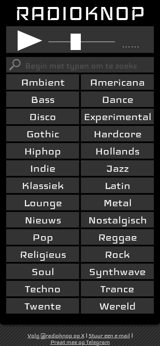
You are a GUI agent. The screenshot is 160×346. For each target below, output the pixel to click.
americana (117, 82)
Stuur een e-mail (109, 335)
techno (43, 288)
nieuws (43, 220)
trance (117, 288)
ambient (43, 82)
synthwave (117, 271)
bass (43, 99)
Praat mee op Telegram (80, 342)
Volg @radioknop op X (56, 335)
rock (117, 254)
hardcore (118, 133)
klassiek (43, 185)
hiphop (42, 151)
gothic (42, 133)
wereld (117, 306)
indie (42, 168)
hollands (117, 151)
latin (117, 185)
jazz (117, 168)
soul (43, 271)
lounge (43, 202)
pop (42, 237)
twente (43, 306)
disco (42, 116)
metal (117, 202)
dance (117, 99)
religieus (43, 254)
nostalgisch (117, 220)
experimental (117, 116)
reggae (117, 237)
